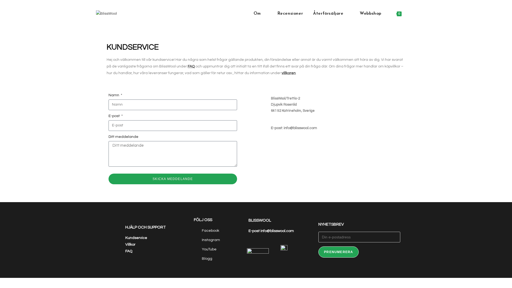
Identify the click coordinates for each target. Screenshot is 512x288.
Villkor (130, 244)
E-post (115, 116)
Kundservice (136, 238)
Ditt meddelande (123, 137)
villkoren (289, 73)
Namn (114, 95)
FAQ (191, 66)
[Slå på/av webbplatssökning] (413, 13)
